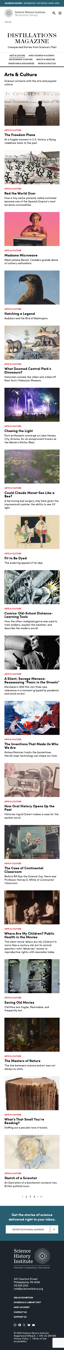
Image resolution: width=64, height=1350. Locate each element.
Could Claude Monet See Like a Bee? (29, 494)
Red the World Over (20, 193)
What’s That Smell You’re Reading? (24, 1121)
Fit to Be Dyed (15, 558)
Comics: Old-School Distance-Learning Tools (28, 615)
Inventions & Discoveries (21, 63)
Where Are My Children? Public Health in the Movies (29, 935)
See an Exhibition (23, 1297)
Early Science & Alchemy (41, 55)
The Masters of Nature (22, 1060)
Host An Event (22, 1307)
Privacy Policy (21, 1339)
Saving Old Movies (19, 1002)
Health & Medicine (45, 59)
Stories (8, 22)
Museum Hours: (13, 3)
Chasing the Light (18, 430)
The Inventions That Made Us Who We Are (31, 745)
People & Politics (47, 63)
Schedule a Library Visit (27, 1302)
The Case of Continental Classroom (23, 870)
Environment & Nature (20, 59)
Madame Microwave (21, 255)
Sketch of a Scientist (20, 1177)
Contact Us (20, 1312)
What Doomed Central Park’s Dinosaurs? (27, 370)
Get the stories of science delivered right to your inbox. (32, 1217)
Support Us (20, 1317)
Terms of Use (39, 1339)
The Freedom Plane (19, 134)
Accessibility (20, 1341)
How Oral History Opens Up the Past (29, 808)
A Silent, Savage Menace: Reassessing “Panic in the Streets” (31, 680)
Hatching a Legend (19, 313)
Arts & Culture (17, 55)
